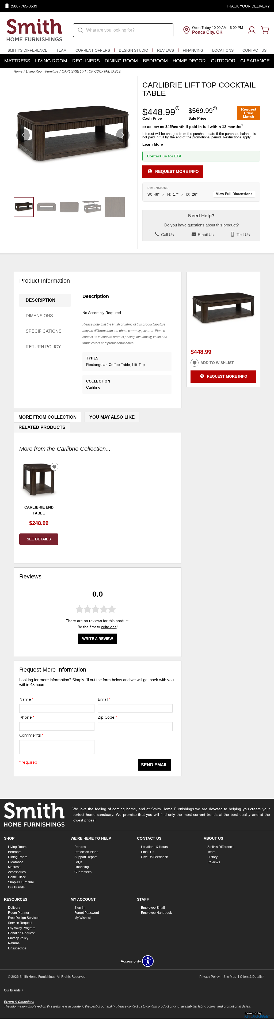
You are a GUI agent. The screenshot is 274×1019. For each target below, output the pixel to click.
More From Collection (47, 417)
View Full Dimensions (234, 194)
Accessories (17, 872)
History (212, 857)
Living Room (51, 60)
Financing (193, 50)
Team (61, 50)
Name (26, 699)
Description (40, 300)
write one (109, 627)
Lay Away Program (21, 928)
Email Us (205, 235)
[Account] (251, 30)
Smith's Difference (27, 50)
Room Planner (18, 913)
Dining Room (121, 60)
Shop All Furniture (21, 882)
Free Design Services (23, 918)
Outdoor (223, 60)
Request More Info (177, 171)
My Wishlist (82, 918)
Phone (26, 717)
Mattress (17, 60)
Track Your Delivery (248, 6)
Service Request (20, 923)
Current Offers (92, 50)
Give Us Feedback (154, 857)
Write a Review (97, 639)
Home (18, 71)
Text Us (242, 235)
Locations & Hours (154, 847)
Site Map (229, 977)
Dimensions (39, 315)
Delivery (14, 908)
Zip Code (107, 717)
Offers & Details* (252, 977)
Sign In (79, 908)
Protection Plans (86, 852)
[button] (123, 135)
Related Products (41, 427)
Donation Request (21, 933)
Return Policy (43, 346)
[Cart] (265, 30)
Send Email (154, 765)
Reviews (165, 50)
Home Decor (189, 60)
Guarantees (83, 872)
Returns (80, 847)
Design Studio (133, 50)
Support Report (85, 857)
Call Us (167, 235)
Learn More (152, 144)
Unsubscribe (17, 948)
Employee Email (153, 908)
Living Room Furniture (42, 71)
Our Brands (16, 887)
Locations (223, 50)
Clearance (255, 60)
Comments (31, 735)
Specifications (44, 331)
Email (104, 699)
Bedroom (155, 60)
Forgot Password (86, 913)
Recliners (86, 60)
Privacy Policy (18, 938)
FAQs (78, 862)
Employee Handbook (156, 913)
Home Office (17, 877)
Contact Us (254, 50)
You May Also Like (112, 417)
